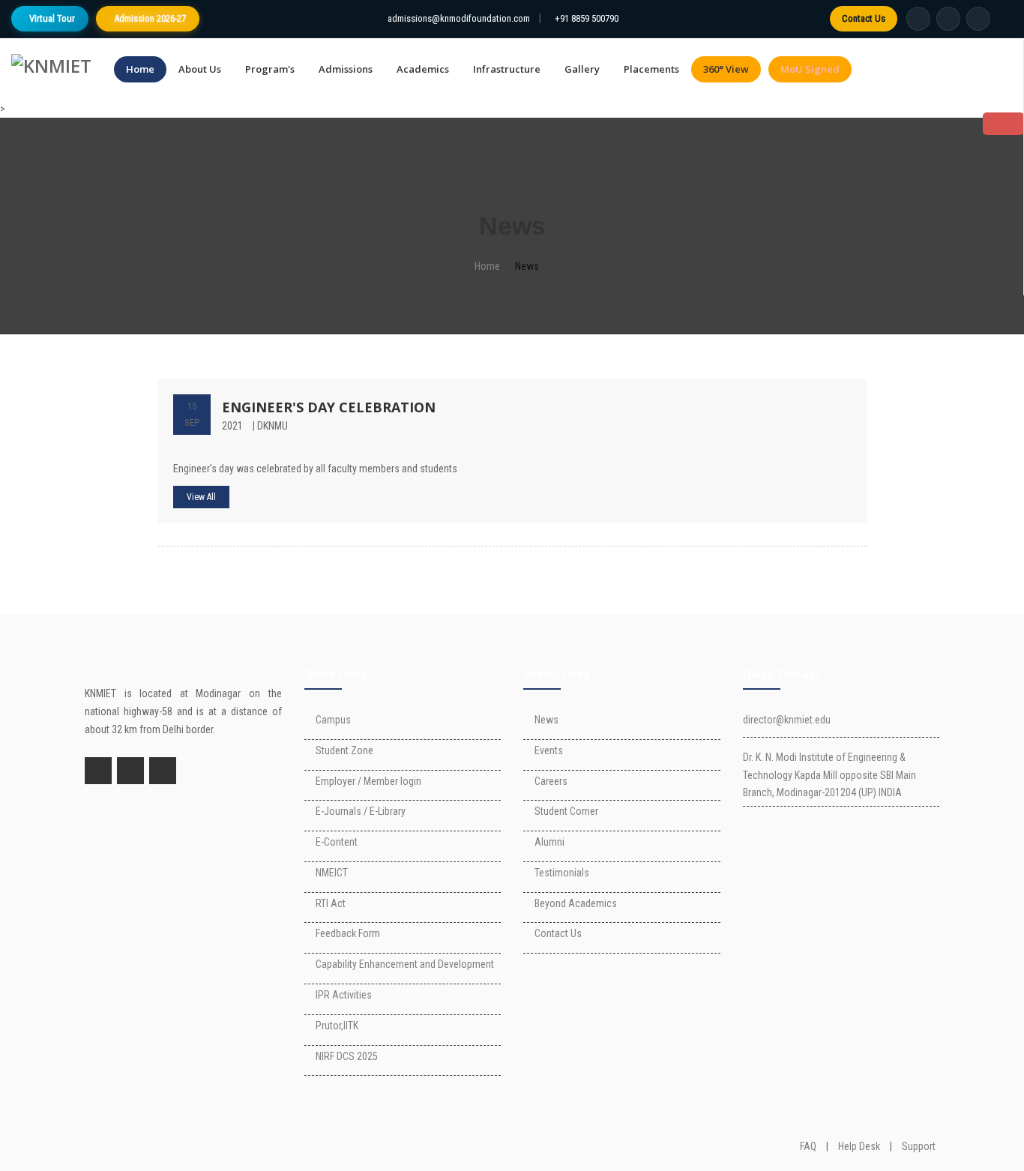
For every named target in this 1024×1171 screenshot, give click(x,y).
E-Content (337, 842)
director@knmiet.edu (787, 720)
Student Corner (566, 811)
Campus (333, 720)
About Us (199, 69)
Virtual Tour (52, 18)
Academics (423, 69)
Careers (550, 781)
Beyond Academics (575, 903)
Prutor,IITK (337, 1026)
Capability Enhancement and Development (405, 964)
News (546, 720)
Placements (651, 69)
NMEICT (332, 873)
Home (140, 69)
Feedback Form (348, 933)
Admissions (346, 69)
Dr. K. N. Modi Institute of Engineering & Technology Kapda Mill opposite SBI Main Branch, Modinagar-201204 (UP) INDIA (829, 775)
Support (919, 1146)
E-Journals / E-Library (361, 811)
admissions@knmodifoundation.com (459, 18)
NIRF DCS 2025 (347, 1056)
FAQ (808, 1146)
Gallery (582, 69)
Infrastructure (506, 69)
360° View (726, 69)
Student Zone (344, 750)
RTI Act (331, 903)
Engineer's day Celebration (329, 407)
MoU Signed (810, 69)
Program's (270, 69)
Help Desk (859, 1146)
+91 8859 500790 (586, 18)
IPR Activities (344, 995)
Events (548, 750)
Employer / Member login (368, 781)
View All (201, 497)
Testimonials (561, 873)
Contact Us (863, 18)
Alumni (549, 842)
